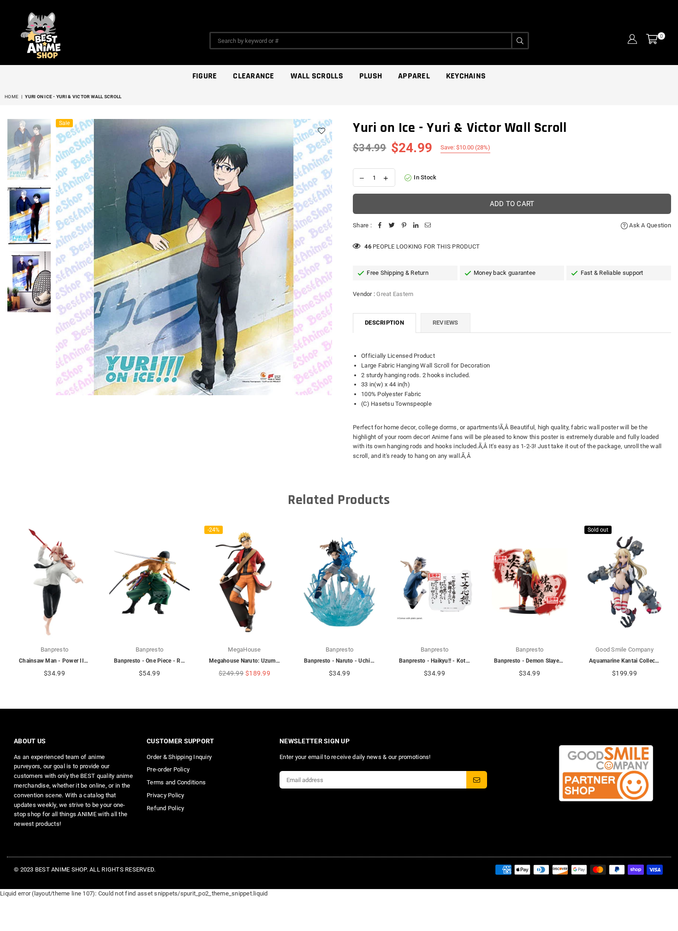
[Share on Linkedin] (416, 226)
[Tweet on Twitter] (392, 226)
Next (324, 257)
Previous (64, 257)
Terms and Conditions (176, 782)
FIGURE (204, 76)
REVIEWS (445, 322)
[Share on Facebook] (380, 226)
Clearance (253, 76)
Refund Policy (165, 808)
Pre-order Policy (168, 769)
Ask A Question (649, 225)
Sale (64, 123)
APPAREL (414, 76)
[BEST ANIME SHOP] (83, 33)
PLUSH (370, 76)
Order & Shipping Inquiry (179, 756)
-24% (214, 530)
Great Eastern (394, 294)
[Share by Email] (428, 226)
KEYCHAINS (466, 76)
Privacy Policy (165, 795)
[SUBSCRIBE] (476, 780)
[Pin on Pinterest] (404, 226)
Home (11, 96)
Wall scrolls (317, 76)
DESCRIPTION (384, 322)
